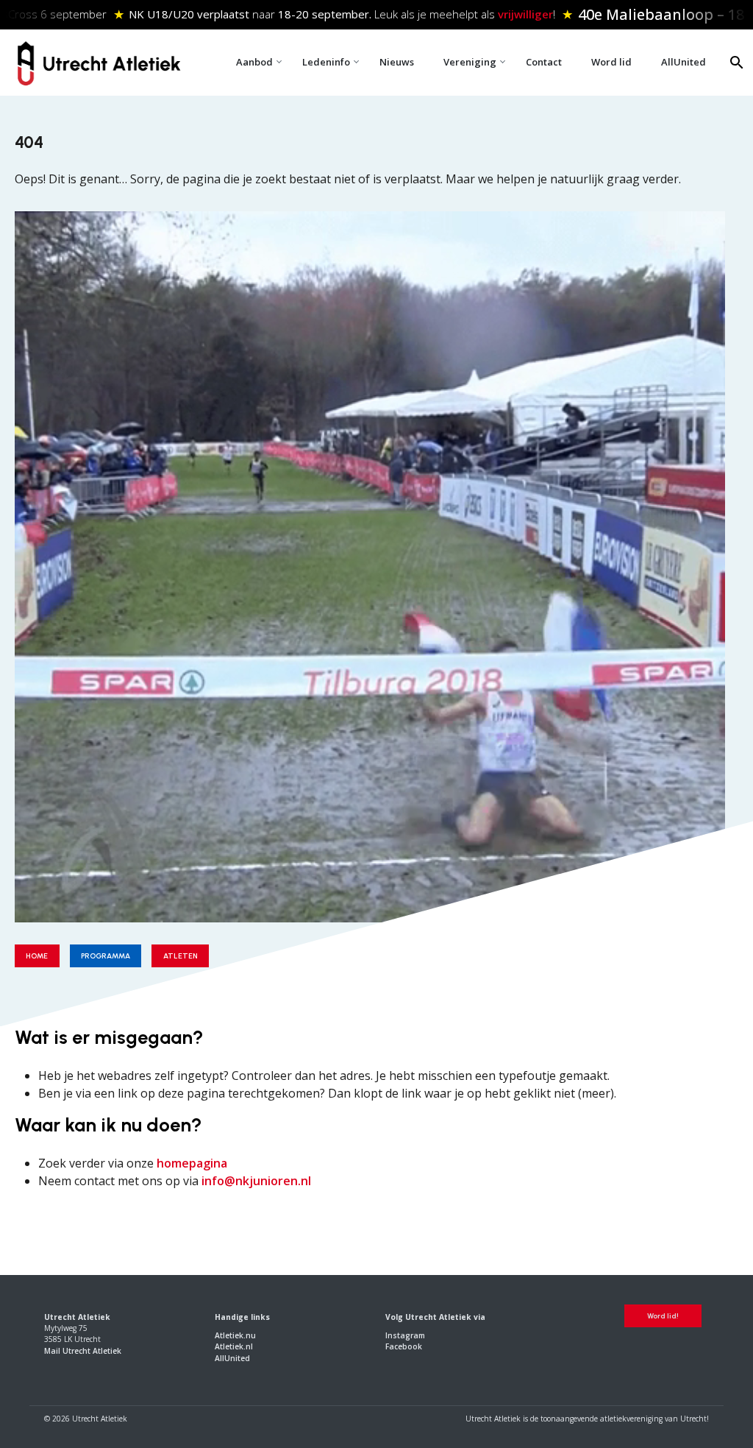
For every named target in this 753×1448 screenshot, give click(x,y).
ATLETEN (180, 956)
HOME (37, 956)
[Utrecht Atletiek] (98, 60)
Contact (544, 61)
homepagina (192, 1163)
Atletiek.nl (234, 1346)
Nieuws (396, 61)
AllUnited (683, 61)
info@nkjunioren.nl (256, 1181)
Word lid (611, 61)
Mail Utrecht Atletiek (82, 1351)
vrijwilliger (521, 14)
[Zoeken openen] (737, 62)
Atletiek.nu (235, 1335)
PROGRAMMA (105, 956)
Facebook (403, 1346)
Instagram (405, 1335)
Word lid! (663, 1316)
